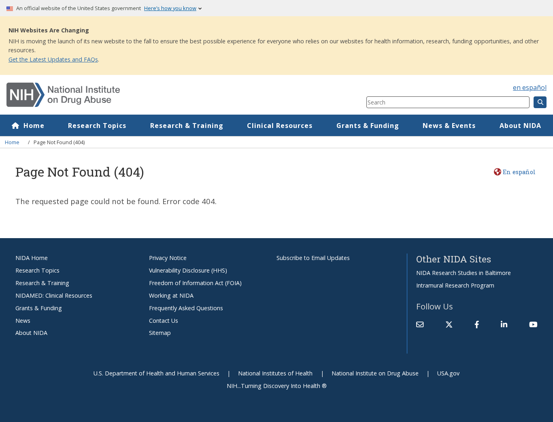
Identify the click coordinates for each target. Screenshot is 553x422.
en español (530, 87)
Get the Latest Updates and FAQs (53, 59)
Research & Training (186, 125)
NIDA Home (31, 258)
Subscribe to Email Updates (313, 258)
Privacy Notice (168, 258)
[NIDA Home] (156, 95)
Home (34, 125)
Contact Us (163, 320)
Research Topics (97, 125)
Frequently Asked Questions (186, 308)
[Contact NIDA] (419, 324)
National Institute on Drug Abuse (375, 373)
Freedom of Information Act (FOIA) (195, 283)
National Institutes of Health (275, 373)
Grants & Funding (367, 125)
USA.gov (448, 373)
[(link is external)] (449, 324)
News (22, 320)
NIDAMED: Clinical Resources (53, 295)
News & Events (449, 125)
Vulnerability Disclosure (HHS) (188, 270)
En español (519, 172)
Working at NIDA (171, 295)
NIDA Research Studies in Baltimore (463, 273)
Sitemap (160, 333)
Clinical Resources (280, 125)
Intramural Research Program (455, 285)
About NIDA (520, 125)
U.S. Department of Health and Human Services (156, 373)
